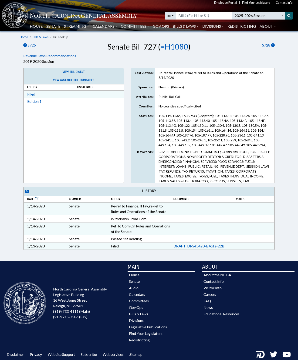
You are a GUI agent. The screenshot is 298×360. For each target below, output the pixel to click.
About (266, 26)
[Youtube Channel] (287, 354)
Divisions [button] (211, 26)
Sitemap (135, 354)
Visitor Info (212, 288)
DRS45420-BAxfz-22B (198, 246)
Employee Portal (225, 2)
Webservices (113, 354)
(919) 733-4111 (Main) (71, 311)
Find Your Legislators (256, 2)
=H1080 (174, 46)
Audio (134, 288)
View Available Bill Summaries (73, 80)
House (36, 26)
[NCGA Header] (83, 16)
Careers (209, 294)
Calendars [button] (103, 26)
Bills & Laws (40, 37)
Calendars (137, 294)
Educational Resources (221, 314)
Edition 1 (34, 101)
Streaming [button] (75, 26)
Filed (31, 94)
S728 (266, 45)
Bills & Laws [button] (184, 26)
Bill (169, 16)
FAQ (207, 301)
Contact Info (284, 2)
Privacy (36, 354)
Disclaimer (15, 354)
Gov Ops (161, 26)
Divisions (136, 320)
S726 (31, 45)
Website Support (61, 354)
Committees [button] (133, 26)
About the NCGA (217, 275)
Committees (139, 301)
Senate (53, 26)
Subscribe (89, 354)
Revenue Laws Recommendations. (50, 55)
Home (24, 37)
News (208, 307)
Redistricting (241, 26)
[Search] (289, 16)
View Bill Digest (74, 72)
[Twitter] (273, 354)
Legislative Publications (148, 327)
